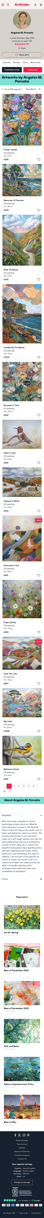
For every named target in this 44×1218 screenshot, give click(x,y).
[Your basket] (41, 5)
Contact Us (22, 1159)
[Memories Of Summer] (22, 188)
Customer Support (22, 1155)
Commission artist (12, 70)
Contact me (32, 70)
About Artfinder (22, 1140)
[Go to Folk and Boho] (22, 1034)
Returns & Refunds (22, 1151)
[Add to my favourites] (38, 159)
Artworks (7, 62)
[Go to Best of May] (22, 1110)
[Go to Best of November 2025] (22, 997)
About (25, 62)
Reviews (16, 62)
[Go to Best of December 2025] (22, 959)
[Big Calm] (22, 710)
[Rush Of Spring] (22, 248)
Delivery (22, 1148)
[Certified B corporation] (22, 1192)
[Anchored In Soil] (22, 546)
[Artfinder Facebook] (15, 1135)
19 (4, 791)
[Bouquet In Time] (22, 389)
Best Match (31, 89)
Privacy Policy (36, 1213)
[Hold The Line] (22, 661)
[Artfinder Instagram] (24, 1135)
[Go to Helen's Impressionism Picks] (22, 1072)
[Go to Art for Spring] (22, 921)
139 (30, 41)
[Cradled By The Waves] (22, 321)
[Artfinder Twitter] (19, 1135)
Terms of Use (23, 1213)
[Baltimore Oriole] (22, 758)
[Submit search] (8, 5)
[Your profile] (35, 4)
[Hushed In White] (22, 490)
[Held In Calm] (22, 442)
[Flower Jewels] (22, 128)
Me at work (36, 62)
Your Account (22, 1144)
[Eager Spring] (22, 607)
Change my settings (22, 1182)
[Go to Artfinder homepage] (22, 4)
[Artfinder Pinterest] (28, 1135)
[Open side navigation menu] (3, 4)
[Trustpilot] (22, 1200)
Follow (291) (24, 55)
